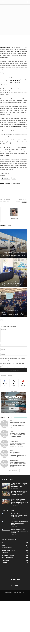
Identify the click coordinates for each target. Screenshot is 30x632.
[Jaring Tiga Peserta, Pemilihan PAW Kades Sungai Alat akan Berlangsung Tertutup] (13, 272)
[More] (20, 191)
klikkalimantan (14, 218)
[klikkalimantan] (14, 212)
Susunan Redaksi (8, 592)
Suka (5, 380)
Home (15, 595)
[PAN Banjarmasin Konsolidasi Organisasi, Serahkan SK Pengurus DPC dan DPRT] (13, 302)
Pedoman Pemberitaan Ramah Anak (11, 594)
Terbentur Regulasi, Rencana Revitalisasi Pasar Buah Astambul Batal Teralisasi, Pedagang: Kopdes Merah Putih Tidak (14, 253)
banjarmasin (7, 183)
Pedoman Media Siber (19, 592)
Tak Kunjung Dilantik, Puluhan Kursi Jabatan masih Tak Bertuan (19, 523)
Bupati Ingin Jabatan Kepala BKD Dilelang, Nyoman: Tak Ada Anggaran (19, 531)
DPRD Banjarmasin (16, 183)
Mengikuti (13, 380)
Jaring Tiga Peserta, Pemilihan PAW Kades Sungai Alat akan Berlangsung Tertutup (17, 435)
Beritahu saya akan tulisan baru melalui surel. (13, 367)
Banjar (14, 249)
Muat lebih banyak (13, 470)
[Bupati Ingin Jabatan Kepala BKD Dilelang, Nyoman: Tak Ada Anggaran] (6, 532)
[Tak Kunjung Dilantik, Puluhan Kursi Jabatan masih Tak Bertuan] (6, 524)
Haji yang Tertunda (4, 201)
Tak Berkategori (13, 310)
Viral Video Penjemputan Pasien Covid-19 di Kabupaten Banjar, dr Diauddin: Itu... (19, 515)
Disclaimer (23, 594)
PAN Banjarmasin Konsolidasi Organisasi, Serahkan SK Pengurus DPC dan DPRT (17, 444)
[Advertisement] (15, 20)
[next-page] (4, 320)
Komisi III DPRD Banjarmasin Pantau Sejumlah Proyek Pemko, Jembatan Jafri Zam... (19, 493)
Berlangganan (23, 380)
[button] (3, 2)
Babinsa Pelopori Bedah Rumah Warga (21, 201)
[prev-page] (1, 320)
